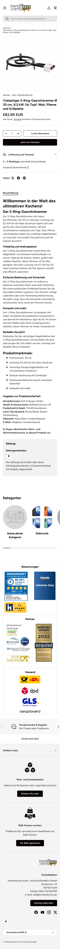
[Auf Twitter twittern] (13, 178)
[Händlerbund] (13, 637)
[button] (55, 8)
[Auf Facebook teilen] (18, 178)
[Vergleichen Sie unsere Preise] (12, 631)
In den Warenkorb (40, 133)
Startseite (7, 28)
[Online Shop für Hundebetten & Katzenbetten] (18, 652)
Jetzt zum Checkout (30, 142)
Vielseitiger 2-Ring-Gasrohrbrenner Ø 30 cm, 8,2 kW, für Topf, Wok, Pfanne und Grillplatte (30, 31)
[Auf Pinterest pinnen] (24, 178)
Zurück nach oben (30, 738)
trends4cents (14, 942)
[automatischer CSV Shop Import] (18, 647)
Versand (17, 119)
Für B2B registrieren (30, 843)
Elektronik (42, 533)
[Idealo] (24, 637)
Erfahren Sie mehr (30, 793)
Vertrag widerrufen (43, 903)
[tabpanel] (30, 294)
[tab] (10, 193)
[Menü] (4, 8)
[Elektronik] (42, 517)
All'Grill (6, 95)
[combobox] (30, 19)
